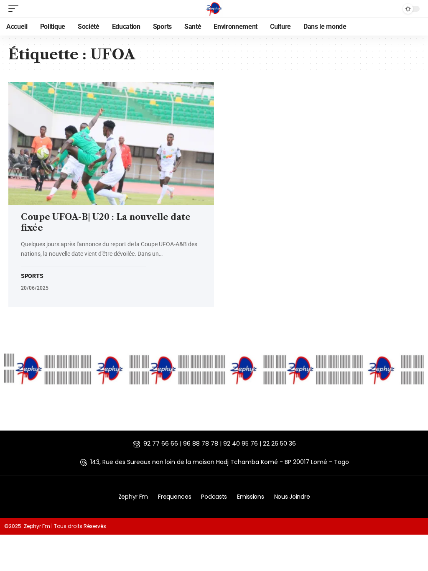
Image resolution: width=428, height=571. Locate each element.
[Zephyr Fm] (214, 9)
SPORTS (32, 276)
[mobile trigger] (15, 8)
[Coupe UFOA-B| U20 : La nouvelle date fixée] (111, 143)
